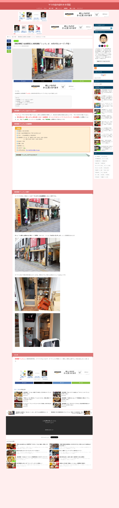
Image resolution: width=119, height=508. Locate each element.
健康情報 (65, 8)
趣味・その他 (72, 8)
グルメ (45, 8)
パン (97, 174)
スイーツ (105, 158)
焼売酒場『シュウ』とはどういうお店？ (25, 99)
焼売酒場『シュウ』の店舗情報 (23, 101)
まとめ (18, 105)
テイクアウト (99, 165)
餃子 (97, 163)
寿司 (103, 163)
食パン (107, 170)
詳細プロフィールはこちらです (103, 61)
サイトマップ (79, 8)
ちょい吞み (104, 172)
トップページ (39, 8)
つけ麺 (98, 156)
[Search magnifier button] (111, 28)
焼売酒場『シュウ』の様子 (22, 104)
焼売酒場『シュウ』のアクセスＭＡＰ (26, 102)
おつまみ (105, 156)
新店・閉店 (51, 8)
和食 (97, 172)
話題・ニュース (59, 8)
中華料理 (98, 158)
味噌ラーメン (99, 170)
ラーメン (107, 165)
